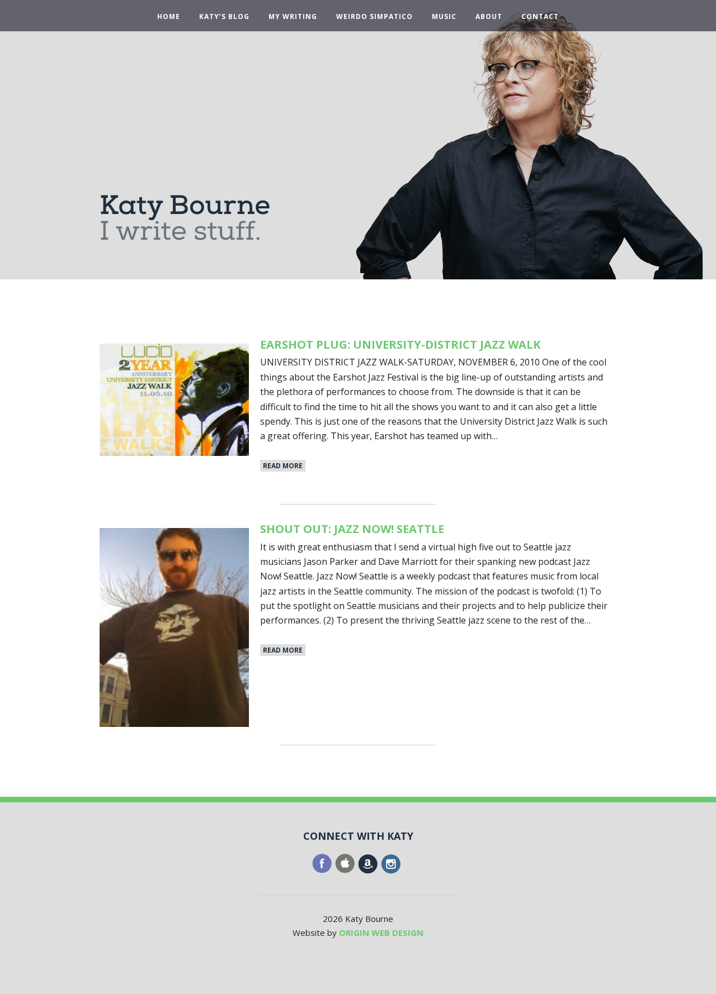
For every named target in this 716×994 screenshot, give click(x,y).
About (488, 16)
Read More (283, 465)
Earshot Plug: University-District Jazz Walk (400, 344)
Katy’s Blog (224, 16)
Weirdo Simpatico (374, 16)
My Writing (292, 16)
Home (168, 16)
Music (444, 16)
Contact (540, 16)
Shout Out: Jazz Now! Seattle (352, 528)
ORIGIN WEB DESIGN (381, 932)
